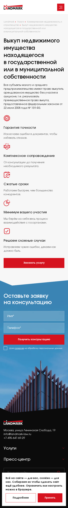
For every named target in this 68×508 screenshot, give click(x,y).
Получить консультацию (34, 339)
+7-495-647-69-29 (14, 437)
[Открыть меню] (60, 7)
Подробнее (21, 497)
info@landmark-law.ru (17, 434)
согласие (19, 348)
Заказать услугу (34, 262)
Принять (50, 497)
